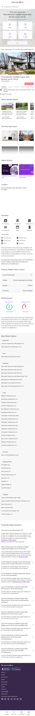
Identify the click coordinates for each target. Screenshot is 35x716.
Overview (4, 87)
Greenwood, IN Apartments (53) (9, 425)
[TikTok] (21, 699)
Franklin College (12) (6, 514)
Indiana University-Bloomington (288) (10, 497)
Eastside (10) (4, 481)
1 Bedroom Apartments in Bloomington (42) (12, 343)
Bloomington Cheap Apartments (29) (10, 356)
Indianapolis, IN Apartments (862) (10, 415)
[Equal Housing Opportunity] (2, 699)
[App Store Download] (5, 670)
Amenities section (23, 557)
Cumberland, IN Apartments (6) (9, 432)
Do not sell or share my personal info (9, 696)
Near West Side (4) (6, 488)
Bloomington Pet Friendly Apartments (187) (12, 386)
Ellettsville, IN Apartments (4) (8, 396)
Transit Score (24, 302)
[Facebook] (8, 699)
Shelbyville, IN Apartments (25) (9, 429)
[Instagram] (18, 699)
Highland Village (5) (6, 484)
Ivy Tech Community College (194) (10, 511)
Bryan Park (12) (5, 478)
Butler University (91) (6, 504)
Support (3, 679)
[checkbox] (10, 26)
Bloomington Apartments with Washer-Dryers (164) (14, 376)
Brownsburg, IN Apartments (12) (9, 419)
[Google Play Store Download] (16, 670)
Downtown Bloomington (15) (8, 474)
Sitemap (3, 686)
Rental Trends (4, 677)
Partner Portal (4, 694)
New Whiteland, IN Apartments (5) (10, 409)
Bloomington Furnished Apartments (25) (11, 379)
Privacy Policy (4, 682)
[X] (11, 699)
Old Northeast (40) (6, 468)
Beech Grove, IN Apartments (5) (9, 438)
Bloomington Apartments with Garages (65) (12, 366)
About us (3, 672)
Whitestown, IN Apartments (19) (9, 422)
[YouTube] (15, 699)
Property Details (25, 87)
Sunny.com (3, 689)
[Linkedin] (5, 699)
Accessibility (4, 691)
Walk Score (8, 302)
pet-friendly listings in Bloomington (21, 582)
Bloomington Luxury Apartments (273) (11, 383)
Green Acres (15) (5, 471)
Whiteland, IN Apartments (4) (8, 442)
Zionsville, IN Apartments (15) (9, 445)
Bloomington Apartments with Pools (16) (11, 373)
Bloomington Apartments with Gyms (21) (11, 369)
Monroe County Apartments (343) (10, 455)
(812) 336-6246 (5, 81)
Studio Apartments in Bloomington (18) (11, 347)
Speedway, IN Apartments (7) (8, 412)
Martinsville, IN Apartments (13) (9, 399)
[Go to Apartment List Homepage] (17, 2)
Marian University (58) (7, 507)
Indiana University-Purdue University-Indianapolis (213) (15, 501)
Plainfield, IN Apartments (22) (8, 402)
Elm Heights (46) (5, 465)
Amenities (16, 87)
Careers (3, 674)
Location (10, 87)
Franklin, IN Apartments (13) (8, 405)
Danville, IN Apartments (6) (8, 435)
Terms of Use (4, 684)
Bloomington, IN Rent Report (8, 540)
